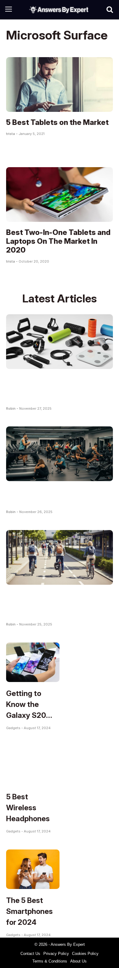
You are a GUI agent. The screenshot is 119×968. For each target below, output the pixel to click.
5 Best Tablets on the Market (57, 122)
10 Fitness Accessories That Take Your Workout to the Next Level (56, 388)
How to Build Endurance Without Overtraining (47, 496)
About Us (78, 961)
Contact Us (30, 953)
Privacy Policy (56, 953)
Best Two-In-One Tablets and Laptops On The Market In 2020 (58, 241)
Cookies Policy (85, 953)
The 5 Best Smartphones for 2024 (29, 911)
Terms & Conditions (49, 961)
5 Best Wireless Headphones (28, 807)
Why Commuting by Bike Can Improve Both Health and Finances (56, 604)
